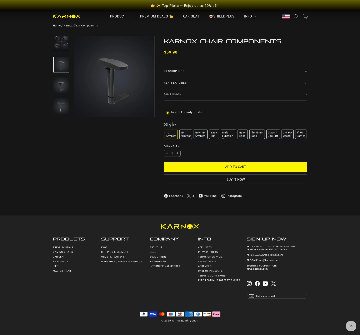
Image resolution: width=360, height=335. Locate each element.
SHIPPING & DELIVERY (114, 252)
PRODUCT (118, 16)
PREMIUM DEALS (63, 247)
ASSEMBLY (204, 266)
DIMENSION (173, 94)
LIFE (55, 266)
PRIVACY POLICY (208, 252)
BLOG (153, 252)
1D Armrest (171, 134)
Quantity (172, 147)
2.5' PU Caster (287, 134)
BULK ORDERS (158, 256)
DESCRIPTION (174, 71)
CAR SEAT (191, 16)
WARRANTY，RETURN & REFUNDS (121, 261)
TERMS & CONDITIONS (211, 275)
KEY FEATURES (175, 82)
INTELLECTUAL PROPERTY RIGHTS (219, 280)
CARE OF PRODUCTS (210, 271)
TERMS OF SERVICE (210, 256)
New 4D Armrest (200, 134)
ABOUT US (156, 247)
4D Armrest (186, 134)
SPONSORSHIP (207, 261)
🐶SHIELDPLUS (221, 16)
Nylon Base (242, 134)
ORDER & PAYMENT (112, 256)
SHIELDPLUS (60, 261)
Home (57, 25)
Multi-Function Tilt (227, 136)
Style (170, 125)
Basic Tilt (214, 134)
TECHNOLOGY (158, 261)
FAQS (104, 247)
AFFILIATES (205, 247)
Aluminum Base (257, 134)
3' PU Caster (300, 134)
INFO (248, 16)
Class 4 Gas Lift (273, 134)
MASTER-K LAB (62, 271)
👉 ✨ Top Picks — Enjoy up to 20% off (184, 6)
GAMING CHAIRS (63, 252)
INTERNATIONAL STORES (165, 266)
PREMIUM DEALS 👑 (157, 16)
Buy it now (235, 180)
